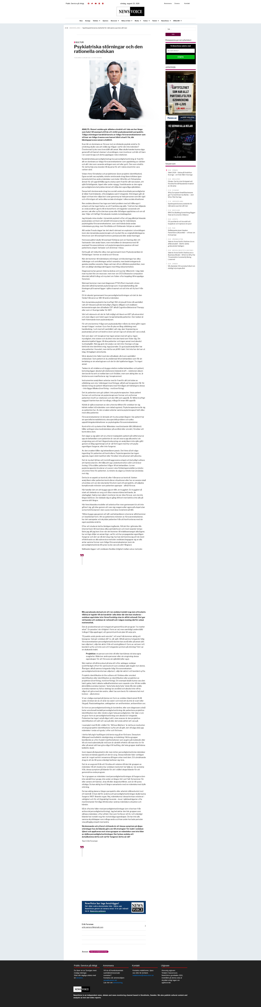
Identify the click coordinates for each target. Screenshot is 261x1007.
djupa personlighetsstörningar (98, 951)
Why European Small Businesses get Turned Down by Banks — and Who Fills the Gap (181, 195)
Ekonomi (114, 21)
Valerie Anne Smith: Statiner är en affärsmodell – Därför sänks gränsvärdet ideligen (181, 244)
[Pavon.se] (180, 118)
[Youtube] (95, 3)
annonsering (117, 983)
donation (79, 978)
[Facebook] (88, 3)
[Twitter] (92, 3)
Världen (95, 21)
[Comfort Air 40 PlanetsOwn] (180, 93)
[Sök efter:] (180, 29)
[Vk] (99, 3)
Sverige (87, 21)
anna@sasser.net (110, 980)
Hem (81, 21)
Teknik (154, 21)
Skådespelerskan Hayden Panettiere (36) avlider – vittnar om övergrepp (181, 232)
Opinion (105, 21)
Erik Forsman (87, 924)
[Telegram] (102, 3)
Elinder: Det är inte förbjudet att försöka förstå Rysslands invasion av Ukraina (181, 183)
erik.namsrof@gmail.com (92, 927)
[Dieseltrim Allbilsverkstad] (180, 141)
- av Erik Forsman (96, 57)
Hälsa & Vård (125, 21)
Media (137, 21)
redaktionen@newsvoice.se (143, 975)
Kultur (145, 21)
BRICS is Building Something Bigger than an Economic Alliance (103, 28)
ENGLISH (176, 21)
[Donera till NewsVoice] (114, 907)
